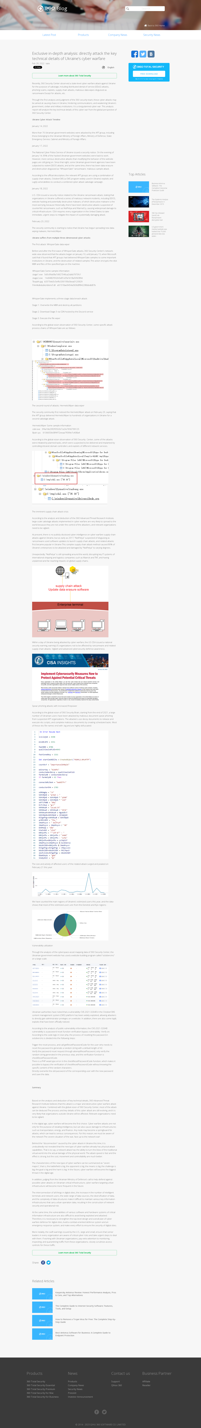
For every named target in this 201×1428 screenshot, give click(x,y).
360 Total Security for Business (43, 1396)
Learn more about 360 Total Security (74, 75)
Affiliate (146, 1381)
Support (115, 1381)
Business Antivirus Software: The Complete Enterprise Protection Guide (159, 187)
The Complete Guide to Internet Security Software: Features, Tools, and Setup (84, 1307)
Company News (117, 35)
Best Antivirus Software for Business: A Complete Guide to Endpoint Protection (82, 1334)
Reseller (146, 1385)
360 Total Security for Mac (40, 1392)
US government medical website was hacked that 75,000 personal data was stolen (159, 231)
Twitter (142, 54)
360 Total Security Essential (41, 1385)
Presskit (72, 1392)
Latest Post (49, 35)
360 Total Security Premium (41, 1389)
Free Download (149, 73)
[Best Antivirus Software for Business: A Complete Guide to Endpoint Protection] (42, 1334)
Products (83, 35)
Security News (151, 35)
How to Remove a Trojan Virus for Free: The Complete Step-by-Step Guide (85, 1320)
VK (151, 54)
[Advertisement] (149, 128)
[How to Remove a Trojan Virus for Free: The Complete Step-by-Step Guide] (42, 1320)
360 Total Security (36, 1381)
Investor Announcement (80, 1396)
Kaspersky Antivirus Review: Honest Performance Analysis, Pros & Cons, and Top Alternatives (85, 1293)
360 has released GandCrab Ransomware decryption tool (158, 216)
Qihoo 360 (116, 1385)
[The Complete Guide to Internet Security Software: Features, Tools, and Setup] (42, 1307)
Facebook (134, 54)
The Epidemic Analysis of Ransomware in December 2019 (160, 201)
